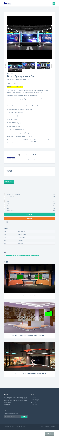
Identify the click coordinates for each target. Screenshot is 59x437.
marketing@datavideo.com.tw (36, 159)
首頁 (42, 426)
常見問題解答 (35, 402)
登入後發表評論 (8, 182)
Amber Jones (10, 73)
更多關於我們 (7, 404)
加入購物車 (30, 214)
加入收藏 (30, 218)
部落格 (34, 397)
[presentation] (5, 66)
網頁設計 (23, 426)
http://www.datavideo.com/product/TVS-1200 (23, 142)
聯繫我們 (34, 404)
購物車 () (50, 434)
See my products (22, 159)
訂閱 (24, 416)
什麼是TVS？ (35, 400)
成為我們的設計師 (36, 399)
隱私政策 (47, 426)
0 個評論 (19, 79)
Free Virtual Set (10, 79)
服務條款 (53, 426)
